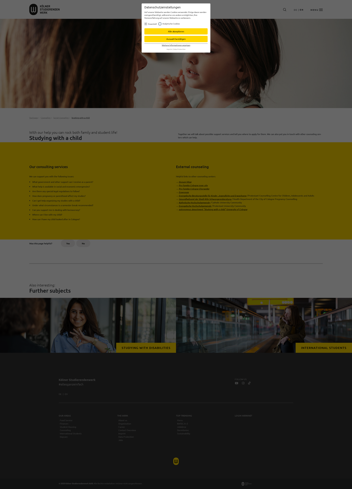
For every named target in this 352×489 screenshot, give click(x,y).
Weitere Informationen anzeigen (176, 45)
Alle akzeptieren (176, 31)
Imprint (169, 49)
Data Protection (179, 49)
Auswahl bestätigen (176, 38)
